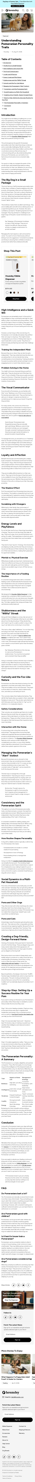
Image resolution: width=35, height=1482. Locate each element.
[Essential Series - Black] (11, 293)
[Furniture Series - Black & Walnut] (14, 293)
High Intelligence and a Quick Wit (13, 68)
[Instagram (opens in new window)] (18, 1285)
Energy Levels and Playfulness (12, 77)
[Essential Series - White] (7, 293)
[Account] (27, 10)
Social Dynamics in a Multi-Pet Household (16, 92)
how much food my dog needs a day (22, 1014)
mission (6, 1147)
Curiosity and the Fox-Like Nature (13, 83)
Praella (17, 1472)
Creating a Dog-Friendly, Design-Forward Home (18, 95)
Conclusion (7, 105)
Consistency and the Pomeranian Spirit (15, 89)
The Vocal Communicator (11, 71)
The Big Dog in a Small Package (12, 66)
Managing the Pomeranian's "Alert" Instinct (16, 86)
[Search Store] (23, 10)
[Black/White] (33, 293)
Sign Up (17, 1340)
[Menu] (2, 10)
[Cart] (31, 10)
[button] (23, 257)
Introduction (7, 63)
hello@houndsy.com (17, 1397)
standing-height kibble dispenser (23, 861)
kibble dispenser (22, 1163)
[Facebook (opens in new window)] (28, 1285)
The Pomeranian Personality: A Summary (16, 103)
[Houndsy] (12, 10)
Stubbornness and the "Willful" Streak (14, 80)
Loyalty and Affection (10, 74)
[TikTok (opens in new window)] (14, 1285)
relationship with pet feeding (10, 963)
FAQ (5, 108)
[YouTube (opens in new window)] (23, 1285)
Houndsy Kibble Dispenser (20, 136)
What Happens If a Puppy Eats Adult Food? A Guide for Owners (15, 1378)
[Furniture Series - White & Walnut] (18, 293)
